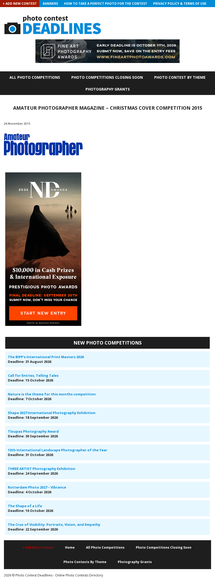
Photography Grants (107, 89)
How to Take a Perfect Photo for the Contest (105, 3)
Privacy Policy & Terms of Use (179, 3)
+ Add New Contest (20, 3)
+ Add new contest (38, 547)
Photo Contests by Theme (84, 562)
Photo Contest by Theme (180, 77)
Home (70, 547)
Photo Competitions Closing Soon (107, 77)
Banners (50, 3)
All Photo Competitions (34, 77)
